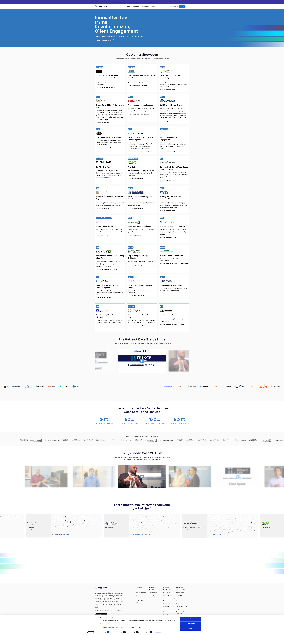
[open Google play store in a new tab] (104, 614)
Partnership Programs (181, 606)
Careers (137, 595)
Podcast (178, 600)
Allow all (190, 618)
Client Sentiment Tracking (169, 598)
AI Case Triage (166, 614)
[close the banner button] (171, 2)
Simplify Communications (155, 589)
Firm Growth (152, 595)
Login (188, 6)
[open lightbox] (142, 361)
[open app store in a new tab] (98, 614)
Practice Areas (179, 595)
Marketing (165, 600)
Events (177, 598)
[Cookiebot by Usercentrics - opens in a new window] (90, 632)
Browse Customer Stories (104, 40)
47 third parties (112, 627)
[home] (109, 6)
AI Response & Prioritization (169, 611)
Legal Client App (166, 592)
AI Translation (166, 606)
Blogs (177, 603)
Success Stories (180, 592)
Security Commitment (141, 592)
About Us (138, 589)
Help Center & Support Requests (141, 601)
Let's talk (182, 6)
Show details (158, 632)
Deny (190, 628)
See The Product (142, 575)
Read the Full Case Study (62, 534)
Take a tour (173, 6)
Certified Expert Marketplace (180, 612)
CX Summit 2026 (180, 589)
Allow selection (191, 623)
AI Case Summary (167, 609)
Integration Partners (181, 609)
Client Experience (153, 592)
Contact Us (138, 598)
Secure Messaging (167, 595)
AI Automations (166, 603)
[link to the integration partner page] (123, 386)
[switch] (123, 632)
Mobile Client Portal (167, 589)
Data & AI (151, 598)
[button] (128, 6)
